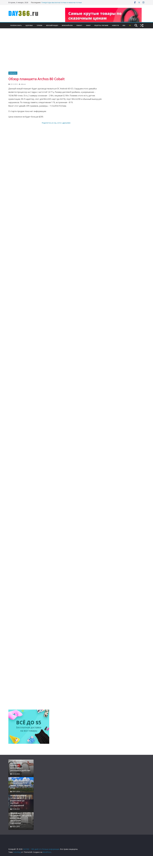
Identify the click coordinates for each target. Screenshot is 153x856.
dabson (23, 84)
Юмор (88, 25)
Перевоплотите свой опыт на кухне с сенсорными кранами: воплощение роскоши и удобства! (20, 764)
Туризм (39, 25)
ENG (124, 25)
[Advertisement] (76, 53)
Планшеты (12, 73)
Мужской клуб (67, 25)
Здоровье (29, 25)
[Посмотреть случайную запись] (142, 25)
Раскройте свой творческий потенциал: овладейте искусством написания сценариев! (21, 816)
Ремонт (79, 25)
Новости (115, 25)
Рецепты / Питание (101, 25)
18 (130, 25)
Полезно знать (16, 25)
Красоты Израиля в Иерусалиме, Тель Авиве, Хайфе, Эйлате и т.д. (20, 784)
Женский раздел (52, 25)
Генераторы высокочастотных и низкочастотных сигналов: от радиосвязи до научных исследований (62, 3)
